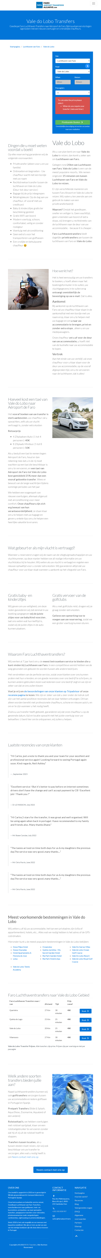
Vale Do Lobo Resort (81, 956)
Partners (78, 1222)
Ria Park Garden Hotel (52, 956)
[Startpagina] (50, 5)
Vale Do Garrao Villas (81, 947)
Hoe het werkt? (81, 1196)
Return (77, 77)
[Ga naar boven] (76, 1235)
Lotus (15, 959)
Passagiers (59, 88)
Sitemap (78, 1226)
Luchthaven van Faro (31, 46)
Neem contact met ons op (25, 1156)
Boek (84, 1011)
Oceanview (47, 947)
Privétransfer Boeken (71, 122)
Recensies (79, 1200)
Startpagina (15, 46)
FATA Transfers (31, 1245)
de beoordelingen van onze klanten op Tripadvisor (52, 691)
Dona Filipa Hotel (20, 947)
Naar (57, 66)
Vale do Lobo (48, 46)
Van (57, 56)
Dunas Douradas (20, 950)
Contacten (79, 1230)
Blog (77, 1204)
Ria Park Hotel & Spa (51, 959)
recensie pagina (16, 694)
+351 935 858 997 (59, 1211)
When (57, 77)
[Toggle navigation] (93, 3)
